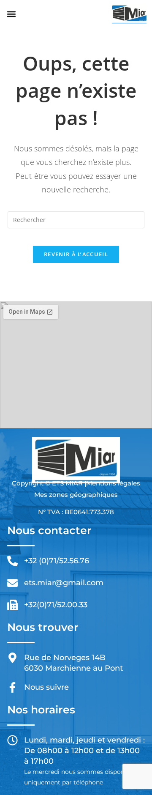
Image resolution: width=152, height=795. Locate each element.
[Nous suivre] (12, 687)
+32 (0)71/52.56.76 (56, 560)
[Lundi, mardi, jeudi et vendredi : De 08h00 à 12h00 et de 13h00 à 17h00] (12, 740)
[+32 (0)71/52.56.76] (12, 561)
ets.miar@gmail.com (63, 582)
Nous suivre (46, 687)
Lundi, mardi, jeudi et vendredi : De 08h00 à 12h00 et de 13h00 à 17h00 (84, 750)
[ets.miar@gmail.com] (12, 583)
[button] (11, 14)
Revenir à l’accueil (76, 254)
